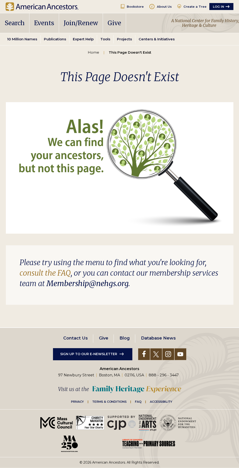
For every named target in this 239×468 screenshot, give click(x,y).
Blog (125, 338)
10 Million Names (22, 39)
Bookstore (135, 6)
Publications (55, 39)
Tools (105, 39)
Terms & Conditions (109, 401)
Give (114, 23)
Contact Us (75, 338)
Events (44, 23)
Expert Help (83, 39)
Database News (158, 338)
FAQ (138, 401)
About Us (164, 6)
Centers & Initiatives (157, 39)
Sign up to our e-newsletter (88, 354)
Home (93, 52)
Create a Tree (195, 6)
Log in (218, 6)
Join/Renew (81, 23)
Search (15, 23)
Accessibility (161, 401)
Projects (124, 39)
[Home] (45, 6)
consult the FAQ (45, 273)
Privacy (77, 401)
